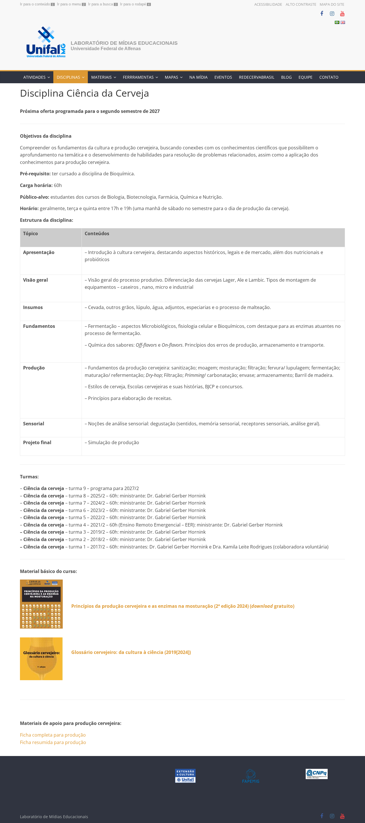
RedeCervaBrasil (256, 77)
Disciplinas (68, 77)
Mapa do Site (332, 4)
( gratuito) (271, 606)
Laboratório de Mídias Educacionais (124, 43)
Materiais (101, 77)
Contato (328, 77)
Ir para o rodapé (133, 4)
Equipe (306, 77)
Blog (286, 77)
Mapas (171, 77)
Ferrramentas (138, 77)
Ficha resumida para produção (53, 742)
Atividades (34, 77)
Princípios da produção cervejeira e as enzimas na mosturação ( (143, 606)
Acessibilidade (268, 4)
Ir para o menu (69, 4)
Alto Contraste (301, 4)
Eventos (223, 77)
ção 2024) (238, 606)
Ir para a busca (100, 4)
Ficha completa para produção (53, 735)
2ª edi (222, 606)
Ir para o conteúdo (35, 4)
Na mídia (198, 77)
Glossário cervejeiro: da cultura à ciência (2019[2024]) (131, 652)
